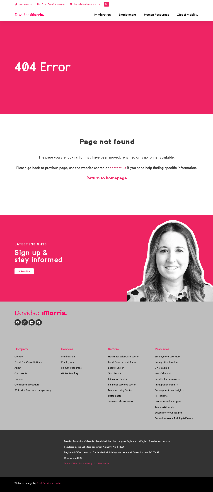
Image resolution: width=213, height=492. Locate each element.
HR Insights (161, 395)
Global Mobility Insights (168, 401)
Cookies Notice (101, 463)
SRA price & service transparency (33, 390)
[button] (106, 4)
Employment (127, 15)
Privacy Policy (85, 463)
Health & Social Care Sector (123, 356)
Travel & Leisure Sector (121, 401)
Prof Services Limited (49, 483)
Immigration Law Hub (167, 362)
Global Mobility (187, 15)
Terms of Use (70, 463)
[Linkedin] (32, 322)
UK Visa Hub (162, 367)
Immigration (102, 15)
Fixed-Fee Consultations (28, 362)
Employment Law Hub (167, 356)
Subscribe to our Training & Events (174, 418)
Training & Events (164, 407)
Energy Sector (116, 367)
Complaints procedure (27, 384)
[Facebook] (39, 322)
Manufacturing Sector (120, 390)
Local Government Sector (122, 362)
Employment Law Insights (169, 390)
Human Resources (156, 15)
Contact (19, 356)
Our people (21, 373)
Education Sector (117, 378)
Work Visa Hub (163, 373)
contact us (118, 168)
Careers (19, 378)
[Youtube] (18, 322)
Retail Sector (115, 395)
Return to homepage (106, 178)
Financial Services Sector (122, 384)
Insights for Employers (167, 378)
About (18, 367)
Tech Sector (114, 373)
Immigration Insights (166, 384)
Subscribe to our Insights (168, 412)
